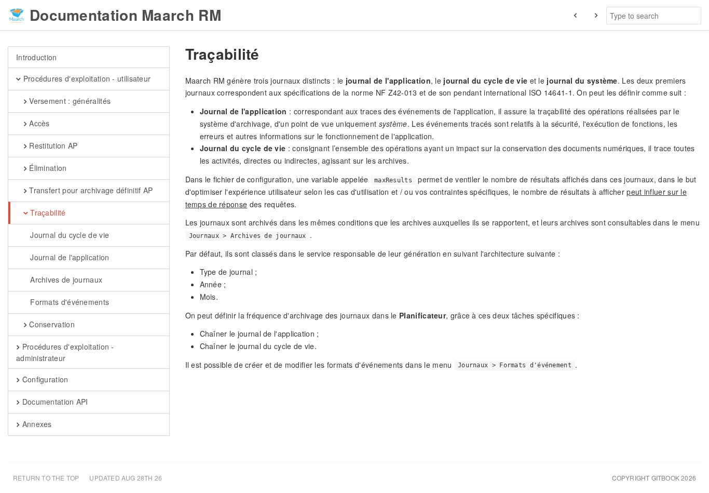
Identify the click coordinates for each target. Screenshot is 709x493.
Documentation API (54, 401)
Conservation (51, 324)
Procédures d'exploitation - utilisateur (86, 78)
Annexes (35, 424)
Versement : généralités (69, 101)
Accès (38, 123)
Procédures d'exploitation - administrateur (65, 352)
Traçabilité (47, 212)
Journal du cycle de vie (68, 235)
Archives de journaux (65, 279)
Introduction (36, 57)
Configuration (44, 379)
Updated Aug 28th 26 (125, 477)
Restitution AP (52, 145)
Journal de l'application (69, 257)
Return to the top (46, 477)
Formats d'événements (68, 302)
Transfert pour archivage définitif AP (90, 190)
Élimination (47, 168)
